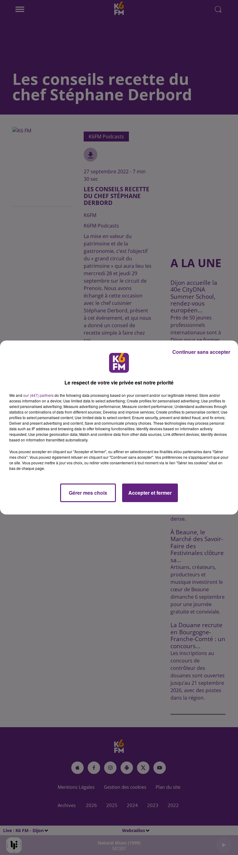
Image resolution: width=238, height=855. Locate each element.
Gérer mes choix (88, 492)
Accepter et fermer (150, 492)
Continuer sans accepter (201, 351)
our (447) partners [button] (38, 395)
